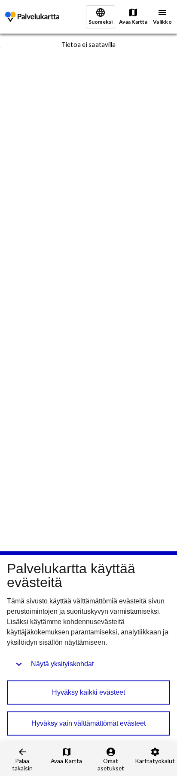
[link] (32, 17)
